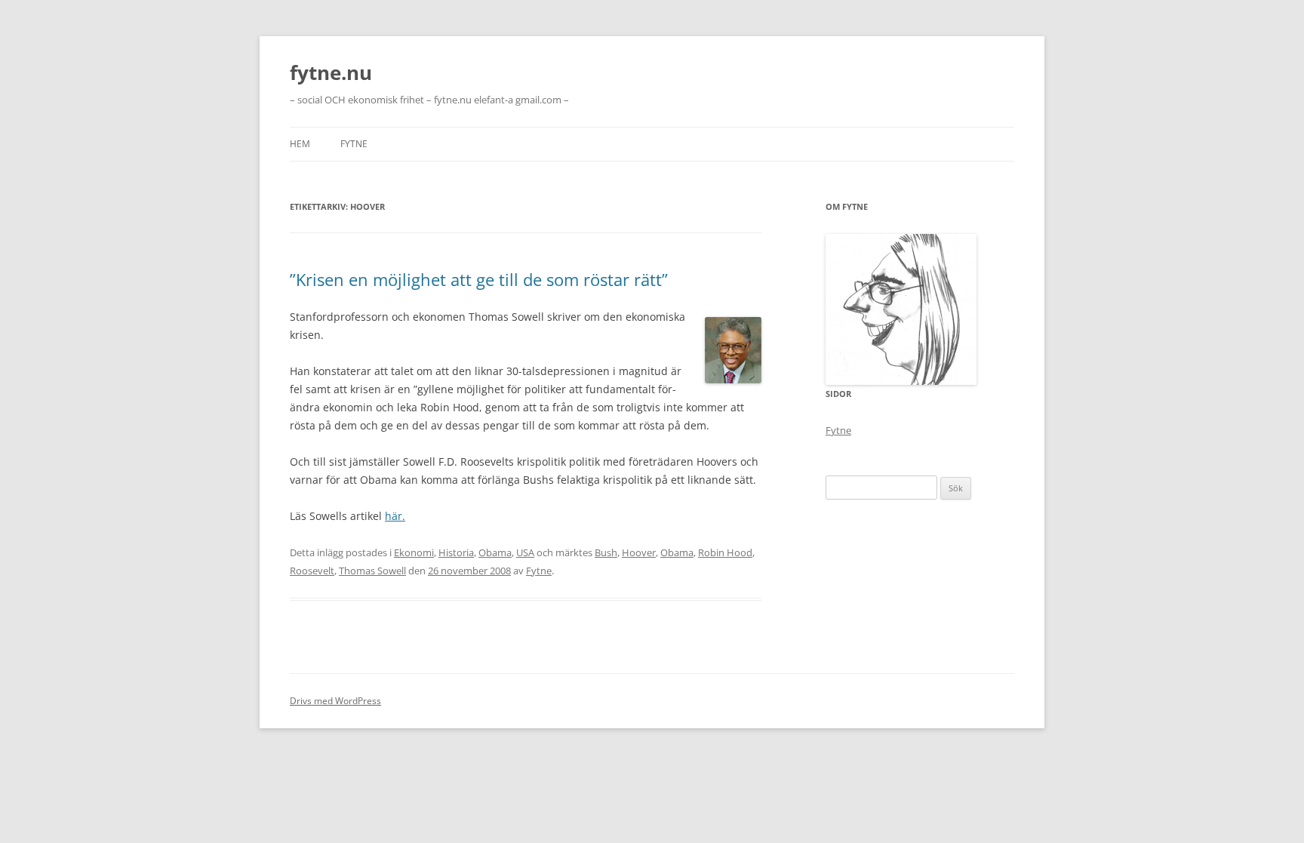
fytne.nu (331, 72)
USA (525, 552)
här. (395, 516)
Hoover (639, 552)
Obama (495, 552)
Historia (456, 552)
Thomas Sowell (372, 570)
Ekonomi (414, 552)
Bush (606, 552)
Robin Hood (725, 552)
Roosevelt (312, 570)
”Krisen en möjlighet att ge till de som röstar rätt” (479, 279)
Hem (300, 143)
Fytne (354, 143)
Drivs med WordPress (335, 700)
